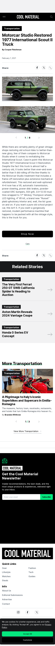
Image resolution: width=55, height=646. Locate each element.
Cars (28, 244)
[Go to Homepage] (28, 17)
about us (6, 590)
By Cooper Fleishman (11, 50)
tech (31, 572)
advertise (7, 599)
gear (4, 568)
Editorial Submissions (12, 595)
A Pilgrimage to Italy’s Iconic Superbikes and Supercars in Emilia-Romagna (27, 400)
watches (6, 576)
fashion (32, 568)
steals (5, 580)
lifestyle (6, 572)
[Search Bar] (51, 16)
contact (6, 604)
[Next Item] (39, 137)
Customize (27, 640)
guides (32, 576)
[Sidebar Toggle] (4, 17)
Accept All (27, 634)
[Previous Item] (16, 137)
